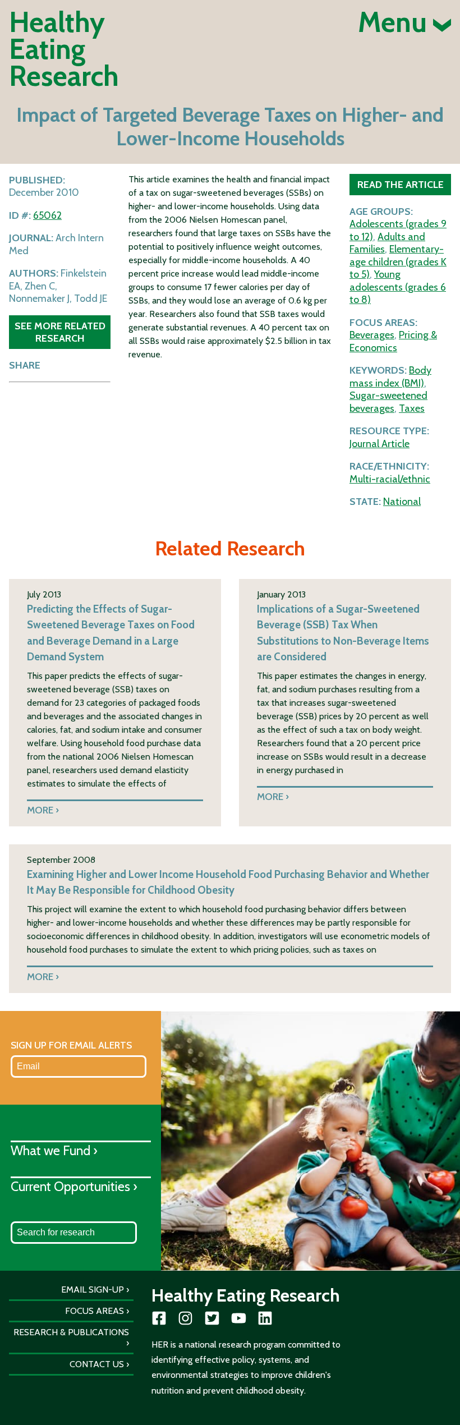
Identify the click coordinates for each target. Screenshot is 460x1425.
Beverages (371, 335)
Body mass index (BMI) (390, 376)
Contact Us (97, 1364)
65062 (47, 215)
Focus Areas (94, 1311)
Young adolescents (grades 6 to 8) (397, 287)
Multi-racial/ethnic (389, 479)
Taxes (412, 408)
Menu (395, 22)
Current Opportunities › (74, 1186)
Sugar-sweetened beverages (388, 402)
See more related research (60, 332)
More (40, 810)
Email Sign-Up (92, 1289)
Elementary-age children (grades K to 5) (398, 262)
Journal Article (379, 444)
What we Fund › (54, 1150)
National (402, 501)
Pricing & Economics (393, 341)
